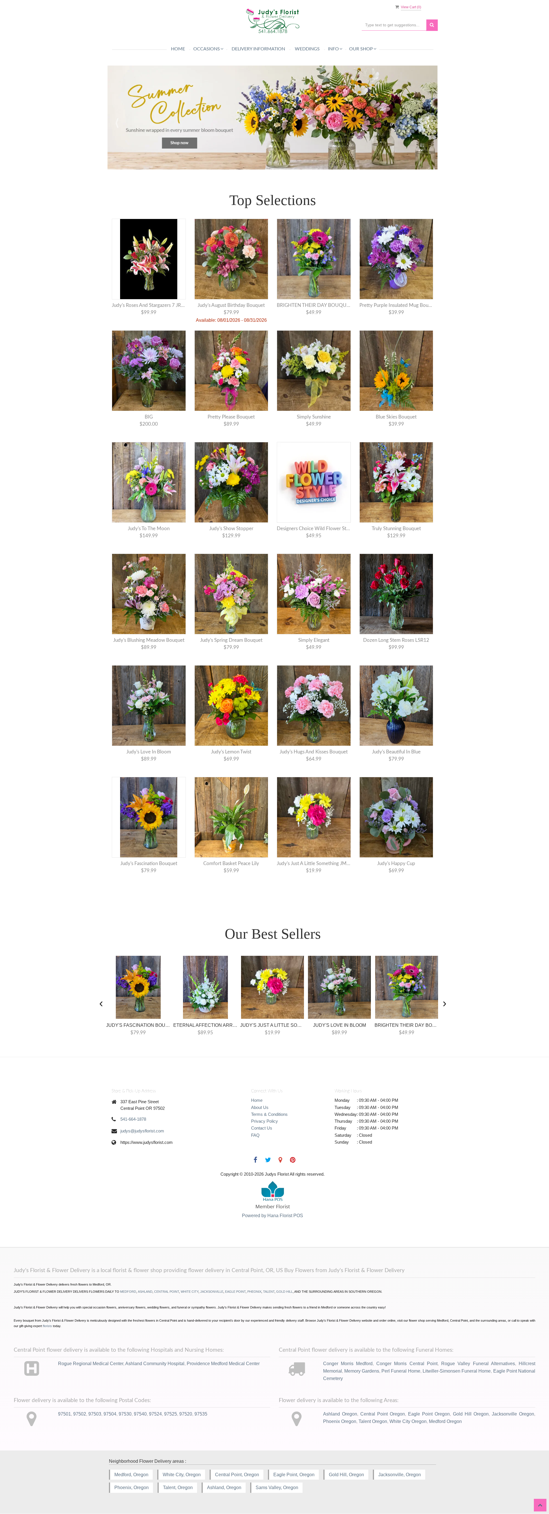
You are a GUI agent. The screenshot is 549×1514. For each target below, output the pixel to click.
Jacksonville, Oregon (399, 1474)
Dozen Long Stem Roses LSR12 (396, 640)
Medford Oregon (445, 1421)
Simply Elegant (313, 640)
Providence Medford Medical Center (223, 1363)
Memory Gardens (361, 1371)
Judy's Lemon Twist (231, 751)
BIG (149, 416)
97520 (185, 1414)
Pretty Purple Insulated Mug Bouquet (396, 305)
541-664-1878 (133, 1119)
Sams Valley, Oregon (277, 1487)
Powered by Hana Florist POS (272, 1215)
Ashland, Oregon (224, 1487)
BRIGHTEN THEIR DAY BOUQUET (314, 305)
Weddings (307, 49)
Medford (128, 1291)
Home (178, 49)
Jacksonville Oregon (513, 1414)
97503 (94, 1414)
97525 (170, 1414)
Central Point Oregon (382, 1414)
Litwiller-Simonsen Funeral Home (457, 1371)
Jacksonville (211, 1291)
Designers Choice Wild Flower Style (314, 528)
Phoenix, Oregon (131, 1487)
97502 (79, 1414)
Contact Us (261, 1128)
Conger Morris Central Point (406, 1363)
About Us (259, 1107)
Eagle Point (235, 1291)
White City (189, 1291)
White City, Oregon (182, 1474)
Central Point (166, 1291)
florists (47, 1326)
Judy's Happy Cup (396, 863)
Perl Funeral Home (400, 1371)
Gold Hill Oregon (471, 1414)
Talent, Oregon (178, 1487)
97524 (155, 1414)
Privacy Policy (264, 1121)
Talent (268, 1291)
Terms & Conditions (269, 1114)
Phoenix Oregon (339, 1421)
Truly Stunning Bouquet (396, 528)
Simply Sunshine (314, 416)
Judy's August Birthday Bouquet (231, 305)
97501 (64, 1414)
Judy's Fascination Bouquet (148, 863)
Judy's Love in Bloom (148, 751)
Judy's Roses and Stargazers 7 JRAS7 (149, 305)
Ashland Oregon (340, 1414)
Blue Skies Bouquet (396, 416)
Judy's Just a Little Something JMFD (314, 863)
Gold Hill (284, 1291)
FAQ (255, 1135)
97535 (200, 1414)
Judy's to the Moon (149, 528)
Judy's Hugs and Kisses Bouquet (314, 751)
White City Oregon (408, 1421)
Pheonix (254, 1291)
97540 (140, 1414)
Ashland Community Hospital (154, 1363)
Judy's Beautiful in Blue (396, 751)
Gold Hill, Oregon (346, 1474)
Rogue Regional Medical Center (90, 1363)
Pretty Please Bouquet (231, 416)
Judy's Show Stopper (231, 528)
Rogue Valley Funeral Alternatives (478, 1363)
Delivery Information (258, 49)
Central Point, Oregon (237, 1474)
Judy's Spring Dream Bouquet (231, 640)
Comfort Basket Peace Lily (231, 863)
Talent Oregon (373, 1421)
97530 (125, 1414)
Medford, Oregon (131, 1474)
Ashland (145, 1291)
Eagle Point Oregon (429, 1414)
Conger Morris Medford (348, 1363)
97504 (110, 1414)
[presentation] (101, 1003)
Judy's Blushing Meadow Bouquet (148, 640)
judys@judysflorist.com (142, 1130)
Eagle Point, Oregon (294, 1474)
